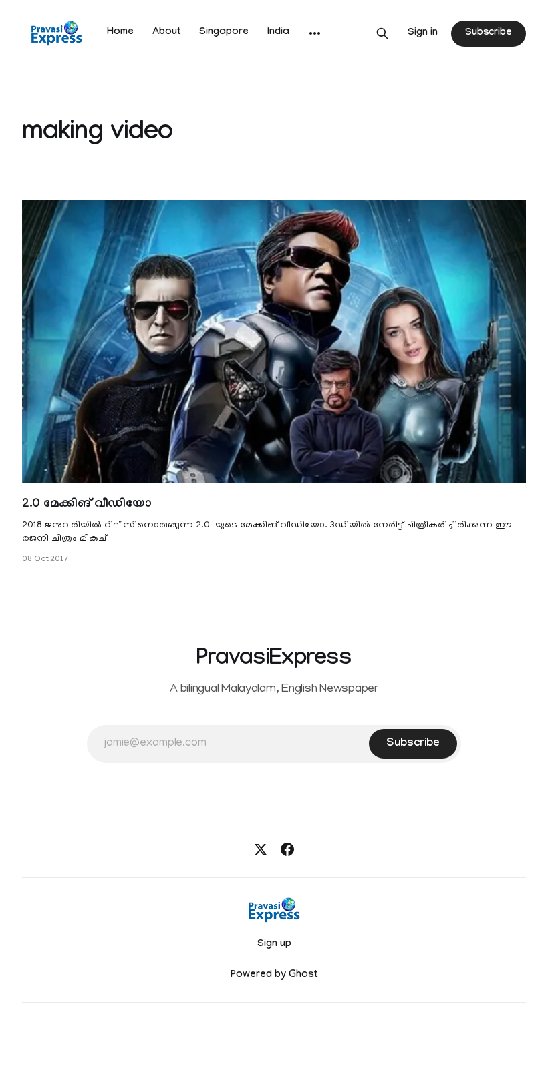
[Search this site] (382, 33)
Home (120, 33)
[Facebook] (287, 849)
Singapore (224, 33)
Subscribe (488, 33)
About (166, 33)
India (278, 33)
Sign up (274, 945)
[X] (260, 849)
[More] (314, 33)
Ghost (303, 975)
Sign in (423, 33)
